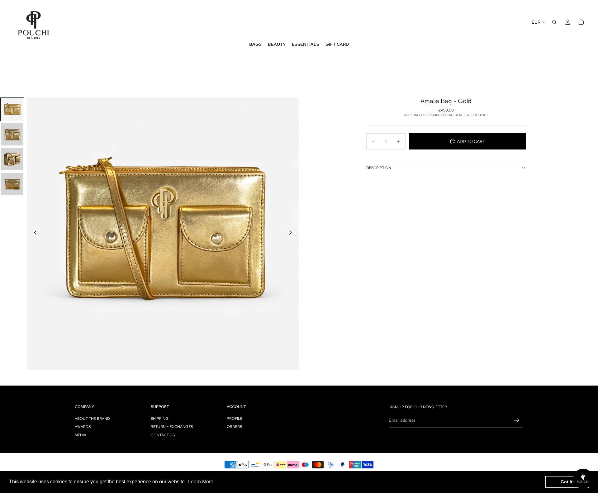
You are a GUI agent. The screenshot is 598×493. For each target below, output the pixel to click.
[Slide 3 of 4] (12, 159)
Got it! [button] (567, 481)
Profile (234, 418)
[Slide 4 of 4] (12, 184)
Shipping (159, 418)
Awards (83, 426)
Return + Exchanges (172, 426)
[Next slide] (292, 233)
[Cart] (581, 22)
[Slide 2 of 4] (12, 134)
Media (80, 435)
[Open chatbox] (583, 479)
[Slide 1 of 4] (12, 109)
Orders (234, 426)
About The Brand (92, 418)
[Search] (554, 22)
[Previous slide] (33, 233)
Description (378, 167)
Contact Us (163, 435)
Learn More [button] (200, 481)
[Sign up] (516, 420)
